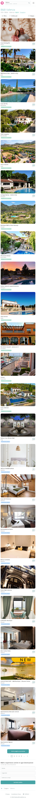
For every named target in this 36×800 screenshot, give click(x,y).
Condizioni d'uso (16, 794)
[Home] (2, 788)
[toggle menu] (33, 2)
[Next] (32, 29)
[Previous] (3, 29)
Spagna (22, 12)
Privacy (8, 794)
